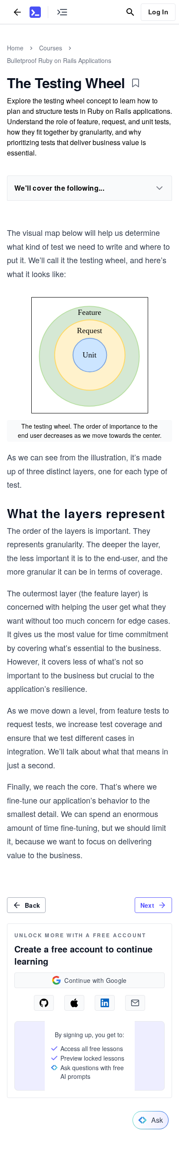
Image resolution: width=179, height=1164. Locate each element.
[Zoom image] (89, 356)
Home (15, 47)
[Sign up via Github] (44, 1003)
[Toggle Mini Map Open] (62, 11)
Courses (50, 47)
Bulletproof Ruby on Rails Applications (59, 60)
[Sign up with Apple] (74, 1003)
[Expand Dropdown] (159, 188)
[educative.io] (35, 12)
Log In (158, 12)
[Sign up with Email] (135, 1003)
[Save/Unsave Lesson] (136, 83)
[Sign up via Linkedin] (105, 1003)
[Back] (17, 11)
